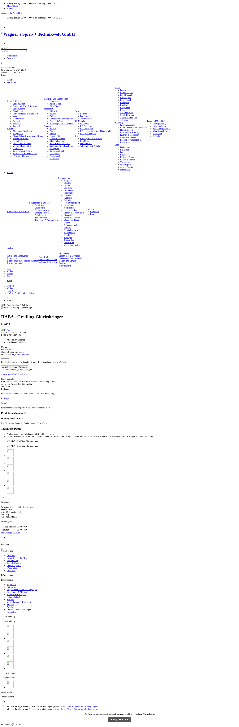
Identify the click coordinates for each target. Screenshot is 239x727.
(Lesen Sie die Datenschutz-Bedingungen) (79, 706)
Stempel (16, 126)
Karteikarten (69, 208)
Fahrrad (53, 133)
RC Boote (84, 123)
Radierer (67, 227)
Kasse (5, 75)
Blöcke (67, 185)
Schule (77, 136)
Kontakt (10, 604)
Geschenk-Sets (56, 121)
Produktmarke (13, 434)
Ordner (67, 222)
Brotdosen (39, 205)
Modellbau (48, 109)
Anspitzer (68, 180)
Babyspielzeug (159, 123)
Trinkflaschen (41, 218)
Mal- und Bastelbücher (23, 146)
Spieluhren (157, 136)
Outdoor (47, 126)
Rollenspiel (125, 142)
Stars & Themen (14, 563)
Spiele (117, 87)
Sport (117, 145)
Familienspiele (126, 95)
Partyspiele (125, 107)
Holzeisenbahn (159, 126)
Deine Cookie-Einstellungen (19, 609)
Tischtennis (125, 162)
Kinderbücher (65, 266)
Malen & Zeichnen (72, 218)
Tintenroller (69, 240)
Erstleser (62, 263)
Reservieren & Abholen (17, 592)
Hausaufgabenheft (72, 203)
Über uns (11, 555)
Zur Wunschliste (14, 374)
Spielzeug (119, 122)
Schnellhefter (69, 232)
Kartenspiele (125, 97)
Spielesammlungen (128, 117)
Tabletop (124, 120)
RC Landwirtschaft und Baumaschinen (97, 131)
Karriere (10, 599)
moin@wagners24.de (10, 532)
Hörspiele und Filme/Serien (56, 99)
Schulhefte (68, 235)
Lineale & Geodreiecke (74, 213)
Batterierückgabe (14, 597)
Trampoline (54, 153)
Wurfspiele (54, 158)
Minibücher (18, 148)
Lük (92, 214)
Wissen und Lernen (21, 156)
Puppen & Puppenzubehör (131, 140)
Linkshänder (69, 215)
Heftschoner (69, 205)
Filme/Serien (55, 106)
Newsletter (11, 612)
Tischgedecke (86, 119)
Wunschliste (12, 568)
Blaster (53, 128)
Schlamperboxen (42, 213)
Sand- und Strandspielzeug (61, 146)
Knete (15, 116)
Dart (122, 152)
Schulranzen (40, 215)
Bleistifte (68, 183)
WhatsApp (11, 8)
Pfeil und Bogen (127, 157)
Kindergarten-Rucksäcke (91, 138)
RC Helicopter (86, 128)
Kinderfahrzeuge (57, 141)
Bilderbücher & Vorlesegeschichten (28, 136)
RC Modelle (80, 121)
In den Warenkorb (14, 367)
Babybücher (18, 133)
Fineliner (68, 195)
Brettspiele (124, 90)
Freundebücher (19, 141)
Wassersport (125, 164)
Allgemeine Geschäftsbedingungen (22, 589)
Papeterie (17, 121)
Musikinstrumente (128, 137)
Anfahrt (10, 607)
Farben (53, 116)
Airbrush (53, 111)
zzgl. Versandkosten (20, 354)
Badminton (125, 147)
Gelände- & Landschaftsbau (62, 119)
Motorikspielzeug (160, 131)
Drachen (53, 131)
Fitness (123, 155)
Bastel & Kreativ (14, 101)
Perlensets (17, 123)
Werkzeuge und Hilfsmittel (61, 123)
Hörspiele (54, 101)
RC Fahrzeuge (86, 126)
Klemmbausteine (127, 125)
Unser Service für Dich (17, 558)
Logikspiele (125, 105)
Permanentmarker (71, 225)
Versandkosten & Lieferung (19, 602)
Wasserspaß (55, 156)
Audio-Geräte (56, 104)
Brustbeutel (40, 208)
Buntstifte (68, 188)
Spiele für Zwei (127, 115)
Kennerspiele (126, 100)
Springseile (54, 148)
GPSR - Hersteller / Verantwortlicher (23, 436)
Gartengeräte (55, 136)
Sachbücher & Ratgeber (23, 151)
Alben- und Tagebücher (23, 131)
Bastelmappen (19, 104)
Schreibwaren (86, 143)
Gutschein (11, 570)
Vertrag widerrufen (119, 719)
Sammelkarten (126, 112)
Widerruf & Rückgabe (16, 594)
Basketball (124, 150)
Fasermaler (68, 193)
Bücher (10, 128)
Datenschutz (12, 587)
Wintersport (125, 169)
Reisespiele (125, 110)
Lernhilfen (84, 141)
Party (77, 111)
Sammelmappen (71, 230)
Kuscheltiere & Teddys (130, 132)
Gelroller (68, 200)
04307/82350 (12, 6)
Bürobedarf (69, 190)
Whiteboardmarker (72, 245)
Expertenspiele (126, 92)
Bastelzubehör (19, 109)
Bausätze (53, 114)
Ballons (83, 114)
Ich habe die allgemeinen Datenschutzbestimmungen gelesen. (52, 706)
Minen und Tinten (71, 220)
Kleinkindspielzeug (161, 128)
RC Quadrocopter (88, 133)
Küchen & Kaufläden (129, 135)
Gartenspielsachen (57, 138)
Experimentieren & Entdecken (133, 127)
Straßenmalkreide (57, 151)
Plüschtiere (157, 133)
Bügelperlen (18, 111)
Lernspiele (124, 102)
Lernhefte (94, 211)
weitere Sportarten (128, 167)
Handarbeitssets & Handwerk (25, 114)
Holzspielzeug (126, 130)
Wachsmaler (69, 242)
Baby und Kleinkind (156, 121)
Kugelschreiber (70, 210)
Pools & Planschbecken (60, 143)
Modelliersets (18, 119)
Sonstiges (68, 237)
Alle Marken (12, 560)
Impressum (11, 584)
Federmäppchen (42, 210)
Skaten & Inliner (127, 160)
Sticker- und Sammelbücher (25, 153)
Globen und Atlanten (22, 143)
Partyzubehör (86, 116)
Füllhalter (68, 198)
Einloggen (5, 398)
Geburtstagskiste (14, 565)
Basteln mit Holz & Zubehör (25, 106)
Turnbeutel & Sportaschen (46, 220)
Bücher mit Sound (20, 138)
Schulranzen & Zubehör (90, 146)
